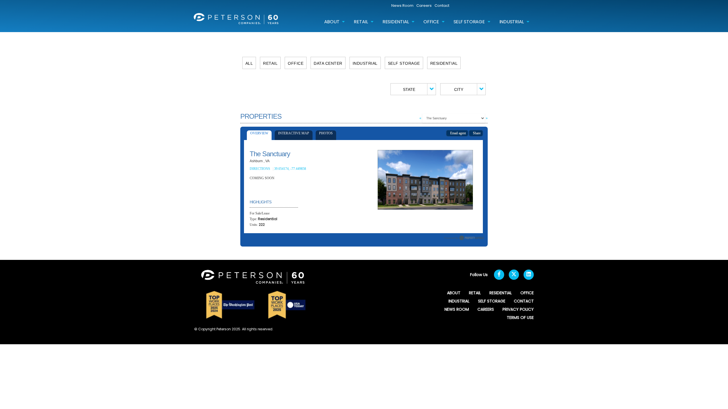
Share (476, 133)
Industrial (365, 63)
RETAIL (361, 21)
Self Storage (404, 63)
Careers (424, 5)
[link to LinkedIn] (529, 275)
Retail (270, 63)
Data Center (328, 63)
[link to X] (514, 275)
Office (295, 63)
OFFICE (431, 21)
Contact (442, 5)
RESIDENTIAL (395, 21)
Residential (444, 63)
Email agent (457, 133)
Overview (259, 133)
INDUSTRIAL (511, 21)
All (249, 63)
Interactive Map (293, 133)
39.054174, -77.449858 (290, 169)
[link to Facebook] (499, 275)
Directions (260, 169)
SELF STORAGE (469, 21)
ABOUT (332, 21)
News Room (402, 5)
